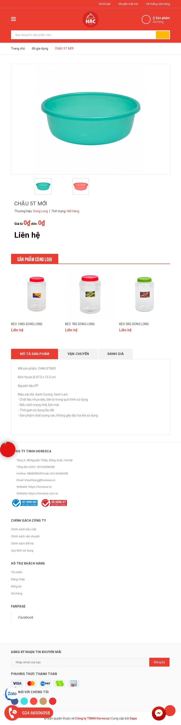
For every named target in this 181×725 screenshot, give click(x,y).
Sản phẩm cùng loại (34, 258)
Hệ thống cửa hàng (157, 4)
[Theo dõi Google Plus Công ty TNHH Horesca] (33, 701)
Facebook (25, 617)
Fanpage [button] (18, 606)
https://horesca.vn (40, 486)
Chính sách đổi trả (22, 543)
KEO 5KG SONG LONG (134, 324)
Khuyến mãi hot (128, 4)
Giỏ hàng (16, 593)
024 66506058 (46, 467)
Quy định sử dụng (22, 550)
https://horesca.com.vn (43, 493)
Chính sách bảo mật (23, 529)
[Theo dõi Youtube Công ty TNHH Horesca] (52, 701)
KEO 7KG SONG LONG (80, 324)
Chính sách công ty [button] (28, 520)
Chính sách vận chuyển (25, 536)
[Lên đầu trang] (169, 710)
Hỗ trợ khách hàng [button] (28, 563)
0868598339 (34, 473)
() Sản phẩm (161, 19)
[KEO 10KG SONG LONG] (36, 294)
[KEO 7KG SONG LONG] (90, 294)
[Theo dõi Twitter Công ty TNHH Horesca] (24, 701)
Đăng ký (16, 586)
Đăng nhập (18, 579)
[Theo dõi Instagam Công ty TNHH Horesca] (43, 701)
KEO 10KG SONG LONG (27, 324)
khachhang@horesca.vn (40, 480)
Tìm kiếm (17, 572)
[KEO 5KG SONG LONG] (144, 294)
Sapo (133, 718)
